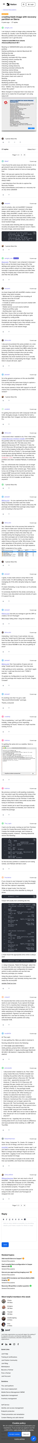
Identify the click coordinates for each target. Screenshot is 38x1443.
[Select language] (23, 4)
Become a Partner (7, 1370)
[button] (4, 5)
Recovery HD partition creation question (15, 1286)
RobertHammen (10, 1139)
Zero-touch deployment (9, 1389)
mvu (8, 1323)
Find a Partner (6, 1373)
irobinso (7, 740)
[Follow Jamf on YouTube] (10, 1344)
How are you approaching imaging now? (16, 1272)
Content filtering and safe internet (12, 1417)
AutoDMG (5, 1147)
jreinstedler (8, 1068)
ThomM (9, 1312)
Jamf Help (4, 1354)
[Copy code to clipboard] (34, 233)
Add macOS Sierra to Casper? (12, 1258)
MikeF (7, 161)
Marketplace (5, 1366)
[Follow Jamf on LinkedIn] (6, 1344)
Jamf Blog (4, 1363)
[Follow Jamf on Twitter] (2, 1344)
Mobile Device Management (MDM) (13, 1392)
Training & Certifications (9, 1357)
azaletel (7, 409)
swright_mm (9, 28)
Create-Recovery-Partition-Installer (13, 438)
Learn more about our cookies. (24, 1430)
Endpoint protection (7, 1411)
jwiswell (7, 374)
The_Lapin (8, 823)
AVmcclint (8, 340)
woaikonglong (12, 1318)
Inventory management (9, 1398)
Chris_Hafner (9, 1174)
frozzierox (8, 877)
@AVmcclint (5, 500)
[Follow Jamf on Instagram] (14, 1344)
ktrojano (10, 1306)
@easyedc (5, 262)
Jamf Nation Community (9, 1360)
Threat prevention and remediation (12, 1414)
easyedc (7, 203)
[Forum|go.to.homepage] (11, 4)
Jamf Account (6, 1376)
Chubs (9, 1300)
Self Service (5, 1405)
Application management (9, 1395)
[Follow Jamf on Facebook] (18, 1344)
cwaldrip (7, 716)
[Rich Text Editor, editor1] (19, 1231)
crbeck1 (7, 997)
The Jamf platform (7, 1386)
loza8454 (8, 1033)
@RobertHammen (7, 1178)
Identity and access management (12, 1408)
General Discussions (9, 10)
